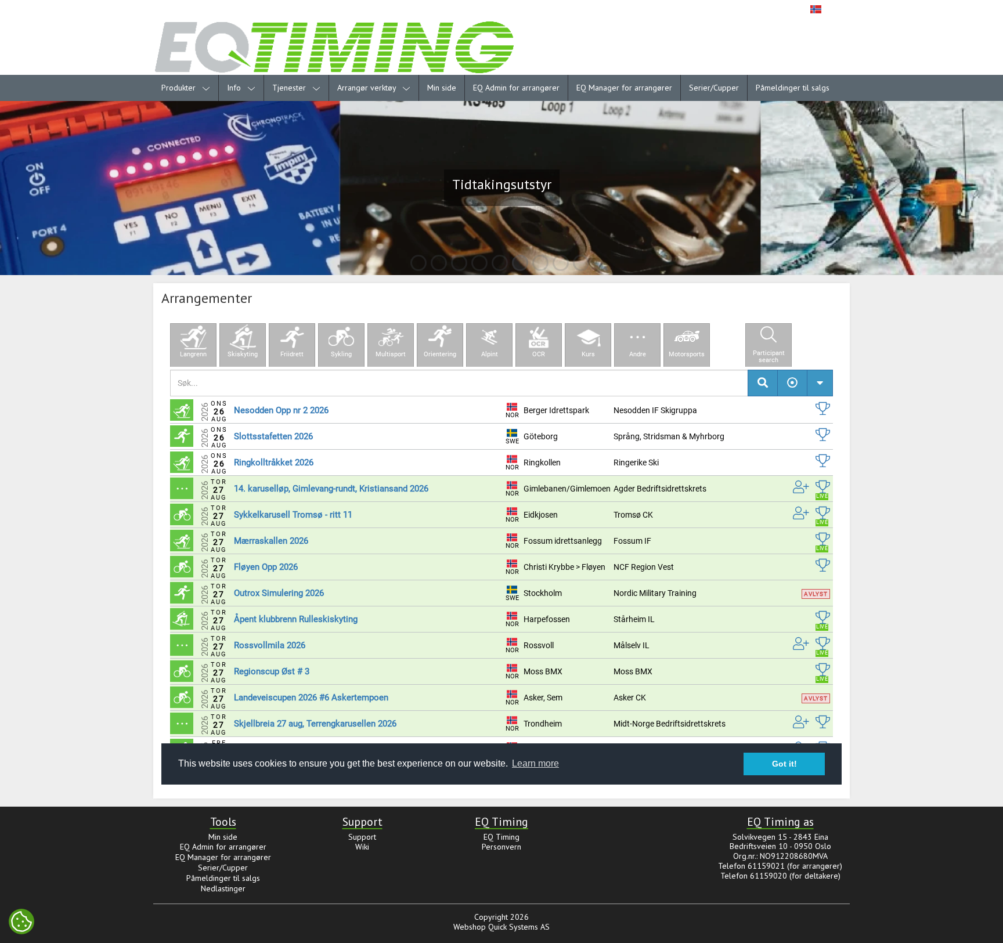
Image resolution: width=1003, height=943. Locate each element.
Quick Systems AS (519, 927)
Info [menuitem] (235, 87)
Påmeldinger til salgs (792, 87)
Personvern (501, 846)
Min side (441, 87)
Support (362, 837)
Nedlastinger (223, 888)
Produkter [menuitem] (179, 87)
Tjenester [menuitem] (290, 87)
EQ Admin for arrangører (516, 87)
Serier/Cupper (714, 87)
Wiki (362, 846)
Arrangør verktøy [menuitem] (367, 87)
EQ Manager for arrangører (624, 87)
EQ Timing (501, 837)
